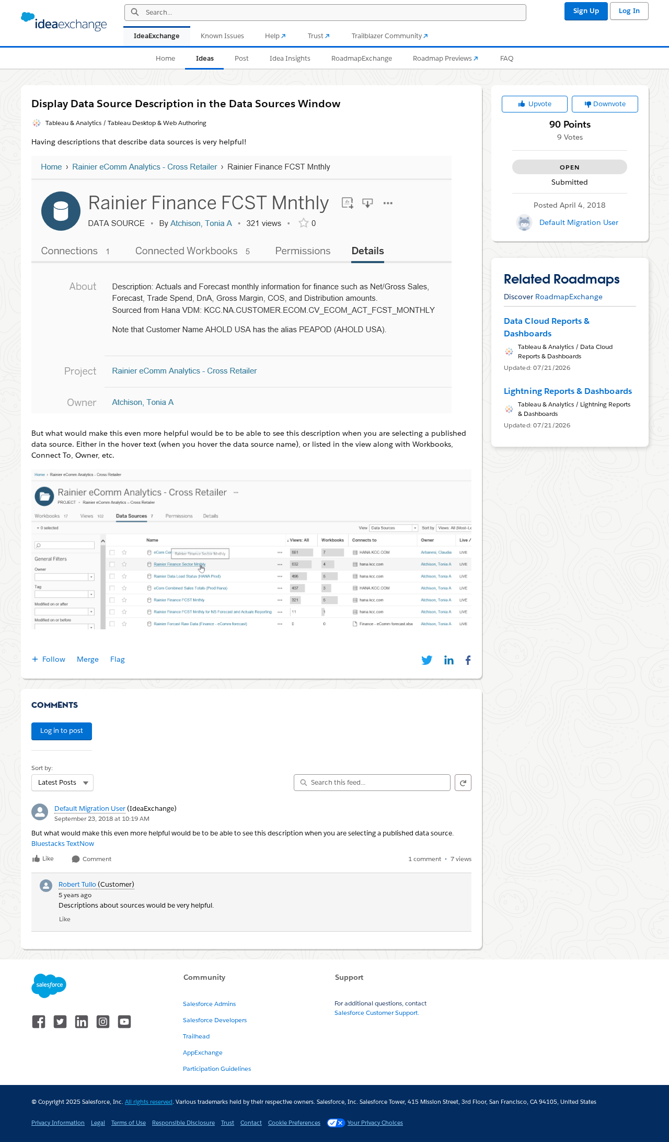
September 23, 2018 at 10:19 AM (101, 818)
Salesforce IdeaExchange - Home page (64, 22)
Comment (96, 859)
